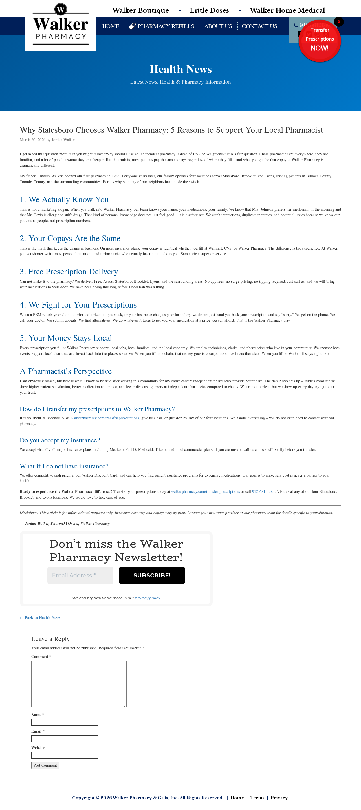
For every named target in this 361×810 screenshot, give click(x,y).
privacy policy (147, 598)
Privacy (279, 797)
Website (38, 748)
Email (38, 731)
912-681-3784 (263, 491)
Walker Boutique (140, 10)
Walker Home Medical (287, 10)
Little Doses (209, 10)
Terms (257, 797)
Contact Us (259, 26)
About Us (218, 26)
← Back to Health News (40, 617)
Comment (41, 656)
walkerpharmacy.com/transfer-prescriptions (105, 417)
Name (37, 714)
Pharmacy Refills (166, 26)
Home (110, 26)
